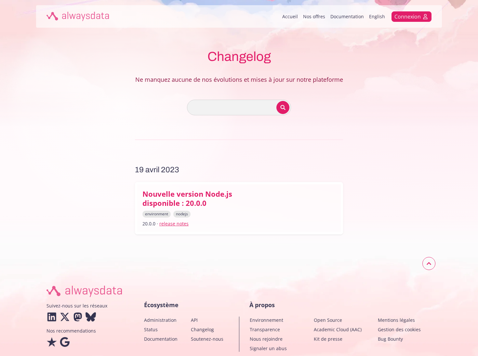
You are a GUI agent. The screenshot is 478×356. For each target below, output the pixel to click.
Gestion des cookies (399, 329)
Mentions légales (396, 320)
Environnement (266, 320)
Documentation (347, 16)
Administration (160, 320)
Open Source (328, 320)
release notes (174, 224)
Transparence (265, 329)
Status (151, 329)
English (377, 16)
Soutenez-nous (207, 339)
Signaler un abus (268, 348)
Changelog (202, 329)
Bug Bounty (390, 339)
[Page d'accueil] (77, 16)
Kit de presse (328, 339)
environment (156, 214)
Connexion (407, 16)
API (194, 320)
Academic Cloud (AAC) (338, 329)
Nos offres (314, 16)
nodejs (182, 214)
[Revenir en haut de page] (428, 263)
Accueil (290, 16)
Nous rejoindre (266, 339)
